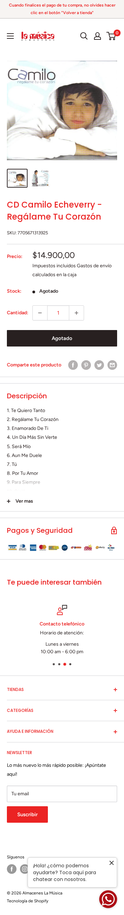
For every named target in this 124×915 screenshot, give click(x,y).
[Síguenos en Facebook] (12, 869)
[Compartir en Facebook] (73, 365)
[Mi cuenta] (97, 36)
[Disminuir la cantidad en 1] (40, 313)
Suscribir (27, 814)
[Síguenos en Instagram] (25, 869)
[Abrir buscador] (84, 36)
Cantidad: (17, 313)
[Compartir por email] (112, 365)
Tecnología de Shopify (27, 901)
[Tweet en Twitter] (99, 365)
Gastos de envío (94, 266)
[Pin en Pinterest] (86, 365)
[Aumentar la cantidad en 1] (76, 313)
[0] (111, 36)
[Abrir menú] (10, 36)
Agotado (62, 338)
